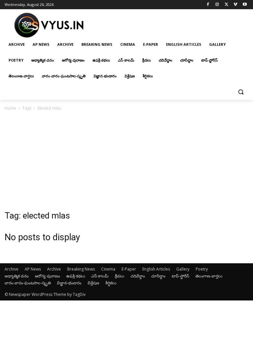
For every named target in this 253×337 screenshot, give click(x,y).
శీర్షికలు (110, 283)
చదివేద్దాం (137, 276)
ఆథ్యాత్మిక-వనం (17, 276)
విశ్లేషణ (93, 283)
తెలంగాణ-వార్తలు (208, 276)
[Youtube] (244, 5)
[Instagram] (217, 5)
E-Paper (129, 269)
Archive (11, 269)
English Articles (156, 269)
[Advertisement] (126, 161)
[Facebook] (208, 5)
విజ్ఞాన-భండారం (69, 283)
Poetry (202, 269)
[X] (226, 5)
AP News (33, 269)
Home (10, 108)
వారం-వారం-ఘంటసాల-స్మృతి (28, 283)
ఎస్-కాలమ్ (100, 276)
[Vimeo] (235, 5)
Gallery (182, 269)
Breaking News (81, 269)
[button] (240, 92)
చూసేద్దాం (158, 276)
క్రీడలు (119, 276)
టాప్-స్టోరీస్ (180, 276)
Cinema (108, 269)
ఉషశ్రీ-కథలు (75, 276)
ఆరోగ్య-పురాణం (47, 276)
